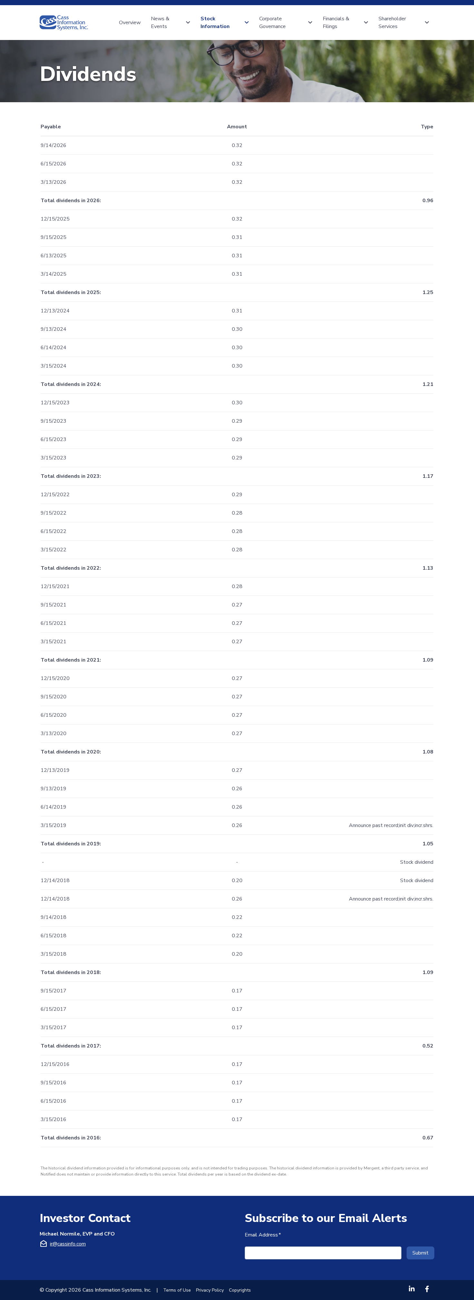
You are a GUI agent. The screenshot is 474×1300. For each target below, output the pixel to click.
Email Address (263, 1234)
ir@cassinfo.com (68, 1243)
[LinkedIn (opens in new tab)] (412, 1289)
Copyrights (240, 1290)
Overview (130, 22)
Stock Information (215, 22)
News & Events (161, 22)
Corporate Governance (272, 22)
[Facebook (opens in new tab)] (427, 1289)
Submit (420, 1252)
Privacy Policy (210, 1290)
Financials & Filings (337, 22)
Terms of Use (177, 1290)
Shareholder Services (393, 22)
